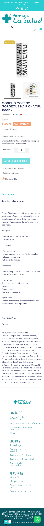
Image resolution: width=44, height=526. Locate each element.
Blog (12, 433)
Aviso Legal (16, 445)
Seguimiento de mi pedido (20, 486)
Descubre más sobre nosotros (21, 428)
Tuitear (17, 115)
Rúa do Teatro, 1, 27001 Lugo (19, 418)
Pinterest (21, 115)
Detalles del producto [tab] (13, 201)
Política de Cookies (20, 455)
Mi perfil (14, 477)
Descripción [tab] (8, 194)
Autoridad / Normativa (16, 464)
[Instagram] (22, 8)
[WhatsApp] (26, 8)
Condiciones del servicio (18, 450)
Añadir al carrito (15, 161)
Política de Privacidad (22, 459)
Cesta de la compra (20, 491)
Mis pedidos (16, 481)
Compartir (13, 115)
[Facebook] (17, 8)
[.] (35, 30)
